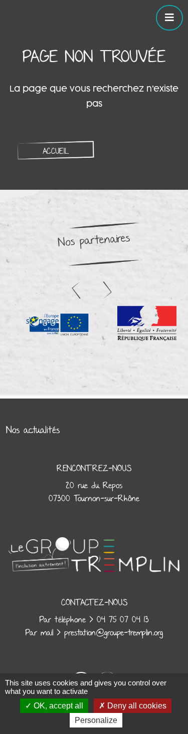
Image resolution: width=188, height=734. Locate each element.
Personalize (96, 720)
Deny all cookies (135, 705)
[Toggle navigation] (169, 18)
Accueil (56, 151)
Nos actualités (33, 430)
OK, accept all (57, 705)
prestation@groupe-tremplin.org (113, 633)
